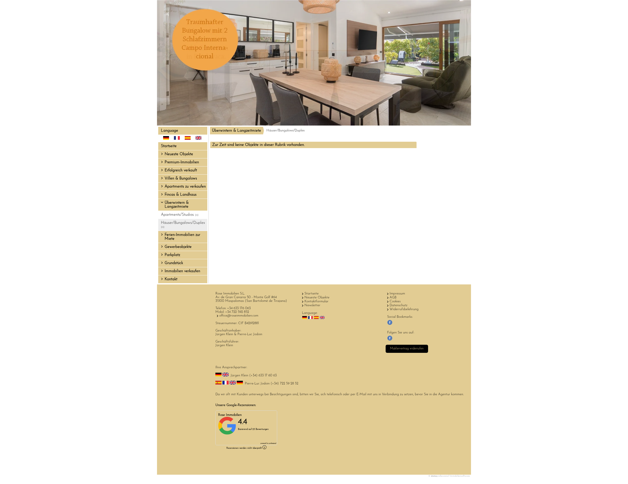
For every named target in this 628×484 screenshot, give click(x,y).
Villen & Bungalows (181, 178)
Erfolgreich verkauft (181, 170)
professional (272, 443)
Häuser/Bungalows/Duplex (183, 225)
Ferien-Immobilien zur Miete (182, 237)
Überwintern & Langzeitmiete (177, 205)
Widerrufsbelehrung (404, 309)
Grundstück (174, 263)
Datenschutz (398, 305)
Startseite (169, 146)
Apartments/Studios (179, 215)
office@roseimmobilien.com (238, 316)
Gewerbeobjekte (178, 247)
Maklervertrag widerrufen (407, 348)
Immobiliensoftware (460, 476)
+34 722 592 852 (237, 312)
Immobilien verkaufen (182, 271)
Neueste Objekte (179, 154)
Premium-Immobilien (182, 162)
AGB (393, 297)
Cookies (395, 301)
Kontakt (171, 279)
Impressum (397, 293)
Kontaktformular (316, 301)
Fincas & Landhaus (180, 195)
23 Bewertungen (260, 429)
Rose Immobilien (230, 415)
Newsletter (312, 305)
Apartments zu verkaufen (185, 187)
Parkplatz (172, 255)
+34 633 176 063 (239, 308)
